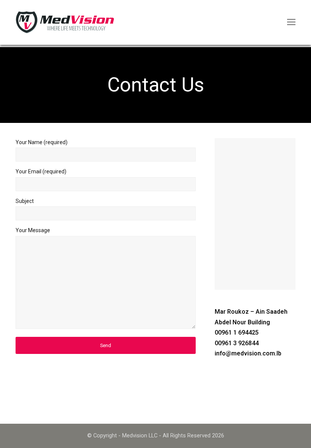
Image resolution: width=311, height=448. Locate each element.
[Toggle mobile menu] (291, 22)
